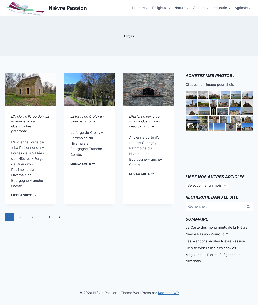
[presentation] (30, 89)
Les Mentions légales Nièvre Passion (215, 241)
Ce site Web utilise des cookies (211, 248)
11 (48, 217)
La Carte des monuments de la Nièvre (217, 227)
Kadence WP (168, 293)
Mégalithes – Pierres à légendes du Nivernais (214, 258)
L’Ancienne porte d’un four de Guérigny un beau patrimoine (145, 121)
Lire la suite (23, 195)
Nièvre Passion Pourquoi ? (207, 234)
